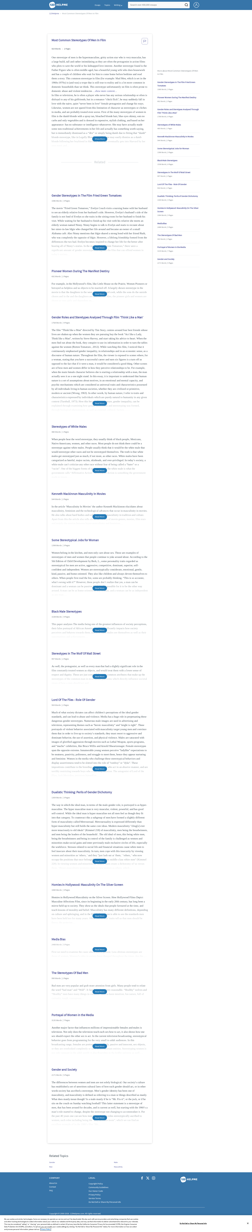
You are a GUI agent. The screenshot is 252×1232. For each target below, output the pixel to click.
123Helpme (54, 13)
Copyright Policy (96, 1183)
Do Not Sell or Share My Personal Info (193, 1223)
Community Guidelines (98, 1187)
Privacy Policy (94, 1194)
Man (50, 1167)
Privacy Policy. (46, 1229)
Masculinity (118, 1167)
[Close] (248, 1223)
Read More (99, 247)
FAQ (51, 1190)
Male (116, 1162)
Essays (97, 5)
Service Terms (95, 1198)
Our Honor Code (96, 1191)
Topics (107, 5)
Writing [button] (117, 5)
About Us (53, 1183)
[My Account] (197, 4)
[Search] (186, 6)
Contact (52, 1186)
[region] (126, 1223)
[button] (145, 42)
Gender (52, 1162)
